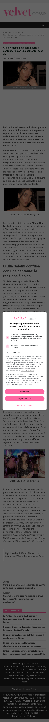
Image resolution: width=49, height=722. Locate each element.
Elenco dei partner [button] (27, 371)
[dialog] (25, 361)
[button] (24, 352)
